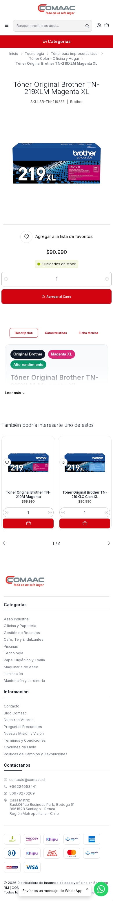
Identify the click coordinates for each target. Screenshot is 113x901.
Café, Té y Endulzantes (23, 639)
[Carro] (106, 26)
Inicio (13, 53)
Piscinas (11, 646)
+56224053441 (23, 786)
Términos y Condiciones (25, 740)
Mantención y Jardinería (24, 680)
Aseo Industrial (17, 619)
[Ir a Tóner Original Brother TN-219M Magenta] (28, 462)
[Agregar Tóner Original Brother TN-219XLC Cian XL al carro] (84, 523)
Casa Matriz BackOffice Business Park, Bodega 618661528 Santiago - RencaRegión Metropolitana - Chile (42, 807)
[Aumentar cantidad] (107, 279)
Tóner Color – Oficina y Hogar (54, 58)
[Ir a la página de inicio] (56, 9)
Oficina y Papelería (20, 626)
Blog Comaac (15, 713)
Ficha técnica (88, 333)
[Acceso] (98, 26)
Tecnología (34, 53)
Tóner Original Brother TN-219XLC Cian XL (84, 494)
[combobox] (52, 26)
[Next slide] (107, 543)
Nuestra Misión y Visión (24, 733)
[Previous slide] (5, 543)
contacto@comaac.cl (27, 779)
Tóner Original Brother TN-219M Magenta (28, 494)
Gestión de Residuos (22, 633)
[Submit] (87, 26)
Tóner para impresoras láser (75, 53)
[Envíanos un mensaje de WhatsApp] (101, 889)
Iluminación (13, 673)
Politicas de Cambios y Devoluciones (36, 754)
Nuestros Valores (19, 720)
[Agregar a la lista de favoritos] (7, 462)
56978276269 (22, 793)
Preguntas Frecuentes (23, 727)
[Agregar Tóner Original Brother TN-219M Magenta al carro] (28, 523)
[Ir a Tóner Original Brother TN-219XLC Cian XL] (84, 462)
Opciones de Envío (20, 747)
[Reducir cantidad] (6, 279)
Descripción (24, 333)
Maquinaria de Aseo (21, 667)
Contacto (11, 706)
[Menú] (6, 26)
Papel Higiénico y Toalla (24, 660)
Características (56, 333)
